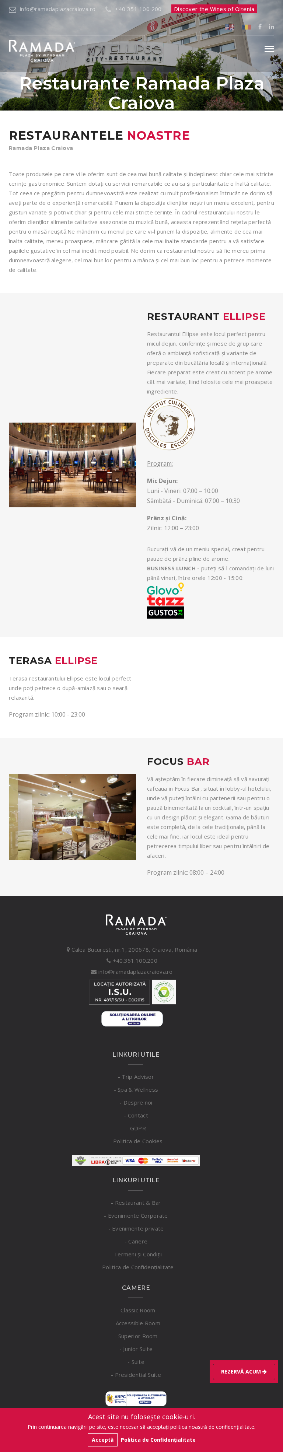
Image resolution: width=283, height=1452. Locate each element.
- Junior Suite (136, 1349)
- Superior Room (136, 1336)
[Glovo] (165, 587)
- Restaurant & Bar (136, 1202)
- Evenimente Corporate (136, 1215)
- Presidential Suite (136, 1374)
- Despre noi (136, 1102)
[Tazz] (165, 599)
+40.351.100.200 (134, 960)
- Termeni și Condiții (136, 1254)
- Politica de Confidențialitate (136, 1267)
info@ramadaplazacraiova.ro (58, 9)
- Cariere (136, 1241)
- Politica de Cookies (136, 1141)
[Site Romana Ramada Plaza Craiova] (246, 26)
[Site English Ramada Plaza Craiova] (229, 26)
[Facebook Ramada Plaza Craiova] (260, 26)
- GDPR (136, 1128)
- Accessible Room (136, 1323)
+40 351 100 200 (138, 9)
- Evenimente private (136, 1228)
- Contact (136, 1115)
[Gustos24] (165, 612)
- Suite (135, 1361)
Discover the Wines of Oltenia (214, 9)
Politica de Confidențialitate (158, 1439)
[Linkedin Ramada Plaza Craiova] (271, 26)
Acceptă (102, 1439)
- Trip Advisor (136, 1076)
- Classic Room (135, 1310)
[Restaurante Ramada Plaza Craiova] (72, 465)
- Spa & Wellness (136, 1089)
